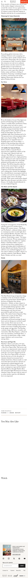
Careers (12, 570)
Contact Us (5, 570)
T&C (24, 570)
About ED (18, 570)
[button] (4, 412)
